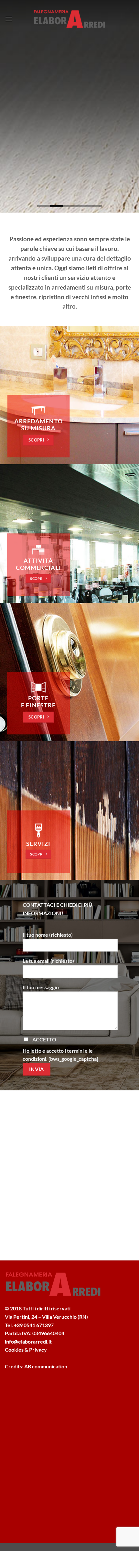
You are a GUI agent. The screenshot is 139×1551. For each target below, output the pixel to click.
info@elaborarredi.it (28, 1341)
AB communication (45, 1366)
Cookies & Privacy (26, 1349)
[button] (9, 19)
